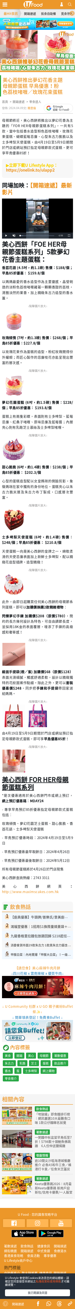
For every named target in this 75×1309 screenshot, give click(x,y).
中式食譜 (43, 1250)
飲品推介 (60, 1063)
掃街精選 (10, 1250)
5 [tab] (35, 28)
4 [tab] (47, 22)
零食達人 (35, 101)
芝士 (34, 1063)
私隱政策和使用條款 (48, 1281)
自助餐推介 (12, 1273)
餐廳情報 (42, 1155)
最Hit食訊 (11, 13)
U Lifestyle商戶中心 (18, 1260)
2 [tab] (35, 22)
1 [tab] (29, 22)
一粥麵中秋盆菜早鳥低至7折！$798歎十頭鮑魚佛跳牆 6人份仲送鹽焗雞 (53, 1141)
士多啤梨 (31, 1071)
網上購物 (49, 1071)
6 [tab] (41, 28)
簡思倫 (32, 108)
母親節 (44, 1055)
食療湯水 (60, 1250)
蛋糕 (46, 1063)
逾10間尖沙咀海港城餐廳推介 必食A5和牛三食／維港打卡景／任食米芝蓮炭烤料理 (53, 1166)
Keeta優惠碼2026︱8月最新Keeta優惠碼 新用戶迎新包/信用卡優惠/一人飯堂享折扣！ (53, 1190)
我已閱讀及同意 (37, 1293)
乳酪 (22, 1063)
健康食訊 (43, 1246)
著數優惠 (60, 1055)
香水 (8, 1071)
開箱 (19, 1055)
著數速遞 (42, 1132)
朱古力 (9, 1063)
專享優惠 (50, 1255)
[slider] (37, 235)
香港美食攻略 (13, 1255)
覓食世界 (67, 13)
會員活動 (33, 1255)
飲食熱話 (42, 1109)
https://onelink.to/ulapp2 (30, 170)
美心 (31, 1055)
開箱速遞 (30, 13)
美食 (8, 1055)
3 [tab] (41, 22)
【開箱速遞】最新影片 (37, 188)
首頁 (5, 101)
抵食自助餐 (48, 13)
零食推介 (11, 1078)
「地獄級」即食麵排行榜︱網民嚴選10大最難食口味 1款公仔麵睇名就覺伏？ (52, 1120)
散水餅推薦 (30, 1273)
